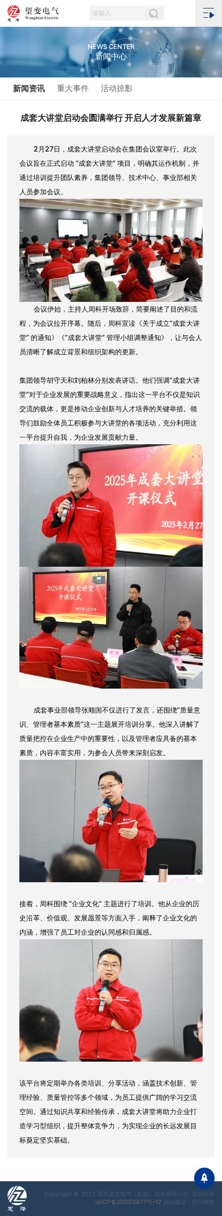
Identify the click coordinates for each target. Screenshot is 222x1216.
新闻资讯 (29, 88)
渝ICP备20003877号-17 (128, 1202)
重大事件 (73, 88)
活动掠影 (117, 88)
